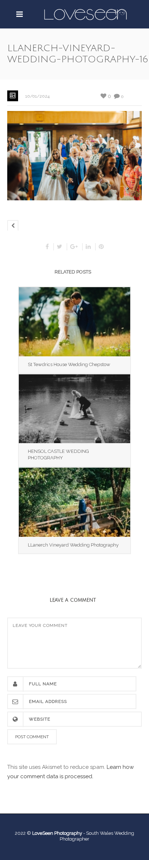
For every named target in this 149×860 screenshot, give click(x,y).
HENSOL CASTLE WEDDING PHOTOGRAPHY (58, 454)
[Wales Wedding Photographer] (85, 14)
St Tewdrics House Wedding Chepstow (69, 364)
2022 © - (50, 833)
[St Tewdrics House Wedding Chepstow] (74, 321)
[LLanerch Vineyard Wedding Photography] (74, 502)
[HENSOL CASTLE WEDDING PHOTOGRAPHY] (74, 408)
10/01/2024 (37, 96)
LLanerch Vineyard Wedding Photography (73, 545)
